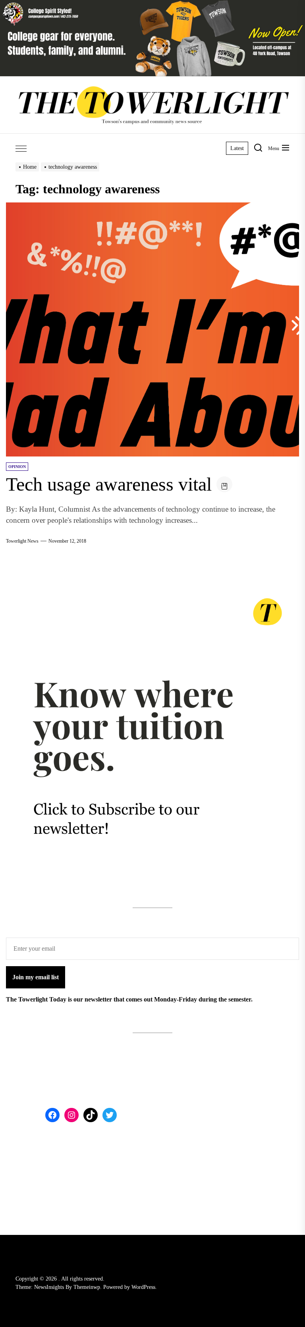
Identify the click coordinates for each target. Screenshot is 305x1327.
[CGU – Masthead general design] (152, 4)
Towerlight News (22, 541)
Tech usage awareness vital (109, 484)
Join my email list (35, 977)
